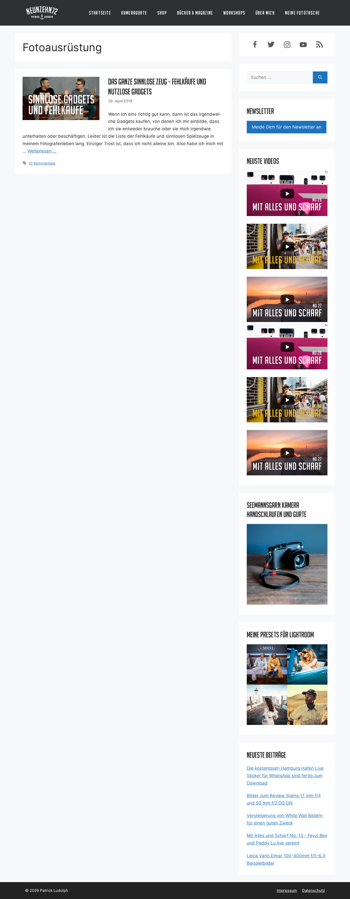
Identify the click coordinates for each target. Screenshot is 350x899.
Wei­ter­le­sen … (41, 151)
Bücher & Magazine (195, 13)
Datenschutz (313, 890)
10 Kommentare (41, 163)
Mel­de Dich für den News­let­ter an (286, 127)
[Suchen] (320, 77)
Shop (162, 13)
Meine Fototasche (302, 13)
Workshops (234, 13)
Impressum (287, 890)
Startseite (100, 13)
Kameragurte (134, 13)
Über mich (265, 13)
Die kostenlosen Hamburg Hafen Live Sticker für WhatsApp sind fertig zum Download (285, 776)
